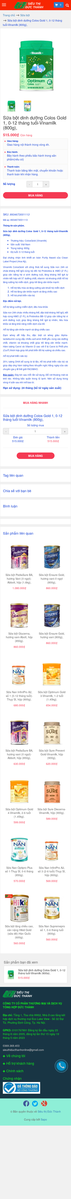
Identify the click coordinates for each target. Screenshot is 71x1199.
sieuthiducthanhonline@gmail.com (23, 1050)
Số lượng (9, 184)
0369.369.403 (11, 1045)
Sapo (44, 1119)
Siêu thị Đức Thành (49, 1111)
